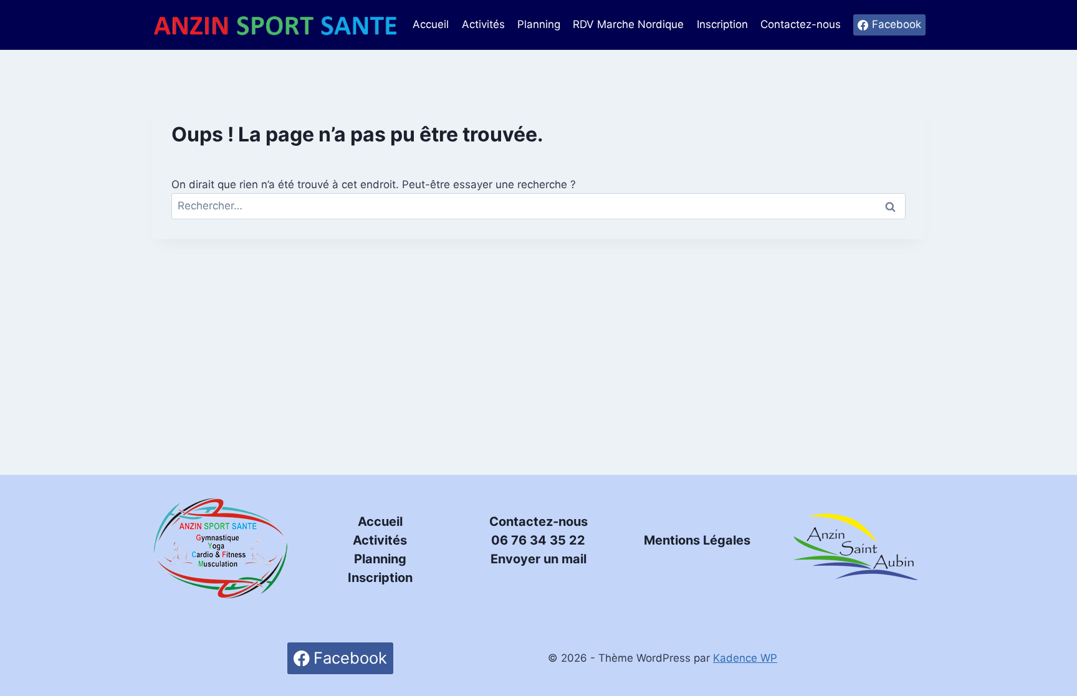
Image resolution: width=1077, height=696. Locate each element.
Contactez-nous (800, 24)
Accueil (431, 24)
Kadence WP (745, 658)
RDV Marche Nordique (628, 24)
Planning (538, 24)
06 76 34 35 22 (538, 540)
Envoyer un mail (538, 558)
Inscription (722, 24)
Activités (483, 24)
